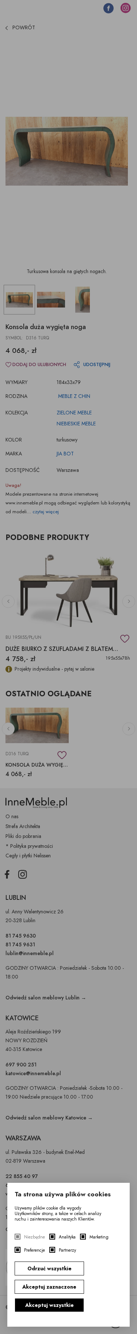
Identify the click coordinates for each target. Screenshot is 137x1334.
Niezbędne (34, 1237)
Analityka (67, 1237)
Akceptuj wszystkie (49, 1305)
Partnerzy (67, 1250)
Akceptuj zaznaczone (49, 1286)
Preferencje (34, 1250)
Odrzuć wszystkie (49, 1268)
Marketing (99, 1237)
